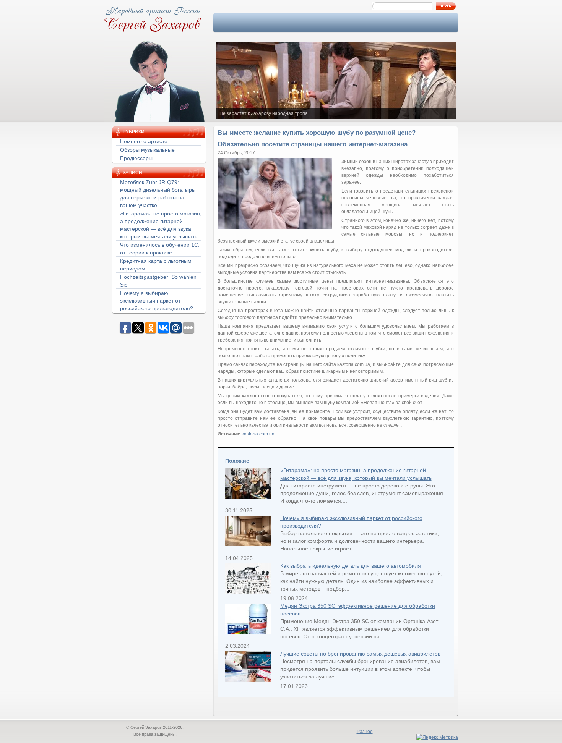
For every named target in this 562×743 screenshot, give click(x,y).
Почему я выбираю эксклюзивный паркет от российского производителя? (156, 300)
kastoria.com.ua (258, 434)
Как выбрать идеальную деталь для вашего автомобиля (350, 566)
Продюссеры (136, 158)
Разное (365, 731)
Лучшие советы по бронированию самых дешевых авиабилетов (360, 654)
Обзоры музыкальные (147, 150)
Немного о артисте (143, 141)
